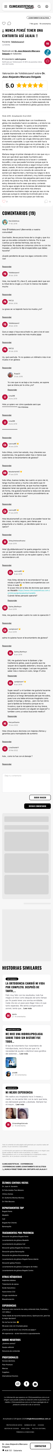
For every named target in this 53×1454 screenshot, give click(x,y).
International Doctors (10, 1376)
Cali (3, 1219)
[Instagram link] (18, 1385)
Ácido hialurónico (8, 1288)
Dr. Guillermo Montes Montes (13, 1198)
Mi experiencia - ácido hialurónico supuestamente (21, 1333)
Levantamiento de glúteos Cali (13, 1244)
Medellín (5, 1215)
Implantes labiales (9, 1280)
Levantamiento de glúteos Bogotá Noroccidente (20, 1259)
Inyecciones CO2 (8, 1292)
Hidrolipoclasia (13, 1029)
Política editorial (39, 1428)
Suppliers (5, 1372)
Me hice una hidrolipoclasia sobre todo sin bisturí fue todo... (24, 1037)
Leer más (27, 1008)
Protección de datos (14, 1425)
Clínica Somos (7, 1194)
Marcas (5, 1368)
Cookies (41, 1425)
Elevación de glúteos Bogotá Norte (15, 1236)
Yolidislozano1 (17, 42)
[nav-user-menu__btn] (46, 6)
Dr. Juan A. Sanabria (10, 1186)
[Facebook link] (26, 1385)
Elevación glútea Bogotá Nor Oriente (16, 1248)
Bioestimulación (8, 1299)
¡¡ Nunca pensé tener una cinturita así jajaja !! (19, 1330)
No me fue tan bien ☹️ (10, 1322)
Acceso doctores (8, 1361)
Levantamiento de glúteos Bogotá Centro (17, 1270)
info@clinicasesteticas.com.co (38, 1419)
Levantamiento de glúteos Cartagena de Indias (20, 1267)
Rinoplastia (12, 1088)
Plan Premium (7, 1365)
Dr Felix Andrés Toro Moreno (13, 1190)
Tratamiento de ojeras (10, 1284)
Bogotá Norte (7, 1211)
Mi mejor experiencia (19, 1092)
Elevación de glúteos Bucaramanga (15, 1255)
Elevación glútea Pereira (11, 1263)
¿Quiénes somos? (8, 1343)
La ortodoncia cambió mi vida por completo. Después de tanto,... (25, 987)
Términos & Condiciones (25, 1432)
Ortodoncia (12, 979)
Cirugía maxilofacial (9, 1295)
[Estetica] (21, 7)
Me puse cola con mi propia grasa (15, 1326)
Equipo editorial (8, 1347)
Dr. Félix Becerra (8, 1201)
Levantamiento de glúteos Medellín (15, 1240)
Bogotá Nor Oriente (9, 1223)
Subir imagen (40, 797)
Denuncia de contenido (11, 1351)
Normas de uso (30, 1425)
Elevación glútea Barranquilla (13, 1252)
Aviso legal (25, 1428)
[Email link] (35, 1384)
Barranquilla (6, 1226)
